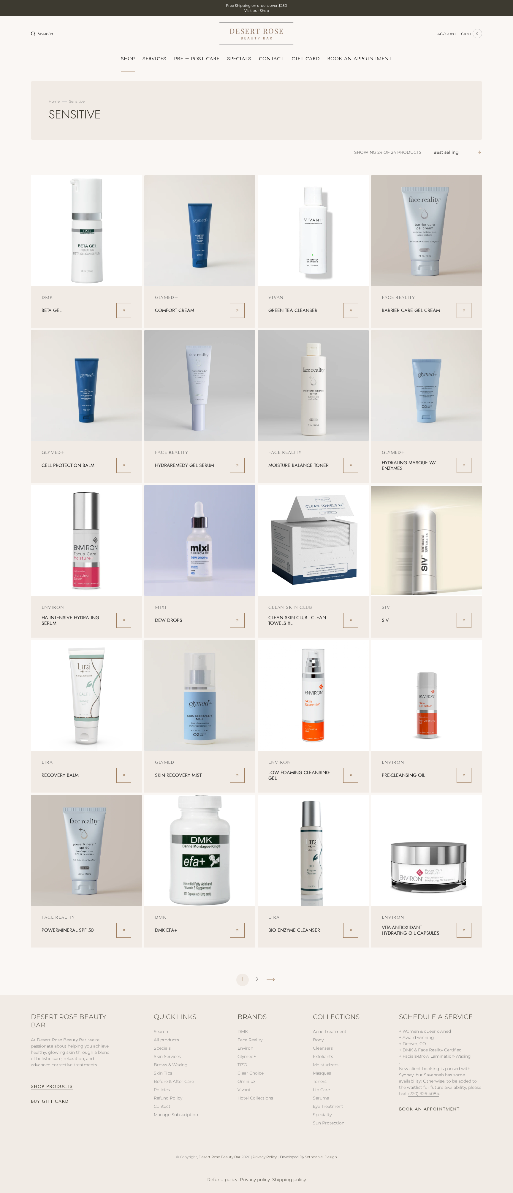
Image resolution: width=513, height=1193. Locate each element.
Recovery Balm (60, 775)
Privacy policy (255, 1179)
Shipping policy (289, 1179)
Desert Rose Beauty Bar (219, 1157)
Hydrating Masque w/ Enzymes (409, 465)
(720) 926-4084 (423, 1093)
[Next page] (271, 979)
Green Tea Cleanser (292, 310)
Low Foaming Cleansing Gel (299, 775)
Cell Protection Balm (68, 465)
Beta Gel (51, 310)
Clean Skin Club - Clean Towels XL (297, 620)
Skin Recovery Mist (178, 775)
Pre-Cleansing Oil (403, 775)
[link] (86, 230)
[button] (42, 33)
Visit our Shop (256, 10)
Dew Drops (168, 620)
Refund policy (222, 1179)
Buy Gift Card (50, 1101)
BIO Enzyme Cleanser (294, 930)
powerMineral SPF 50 (68, 930)
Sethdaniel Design (321, 1157)
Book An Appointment (429, 1109)
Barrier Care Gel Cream (411, 310)
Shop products (52, 1086)
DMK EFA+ (166, 930)
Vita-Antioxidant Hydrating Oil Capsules (410, 930)
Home (54, 101)
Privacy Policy (265, 1157)
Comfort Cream (174, 310)
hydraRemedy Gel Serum (184, 465)
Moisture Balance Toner (298, 465)
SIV (385, 620)
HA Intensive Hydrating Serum (70, 620)
